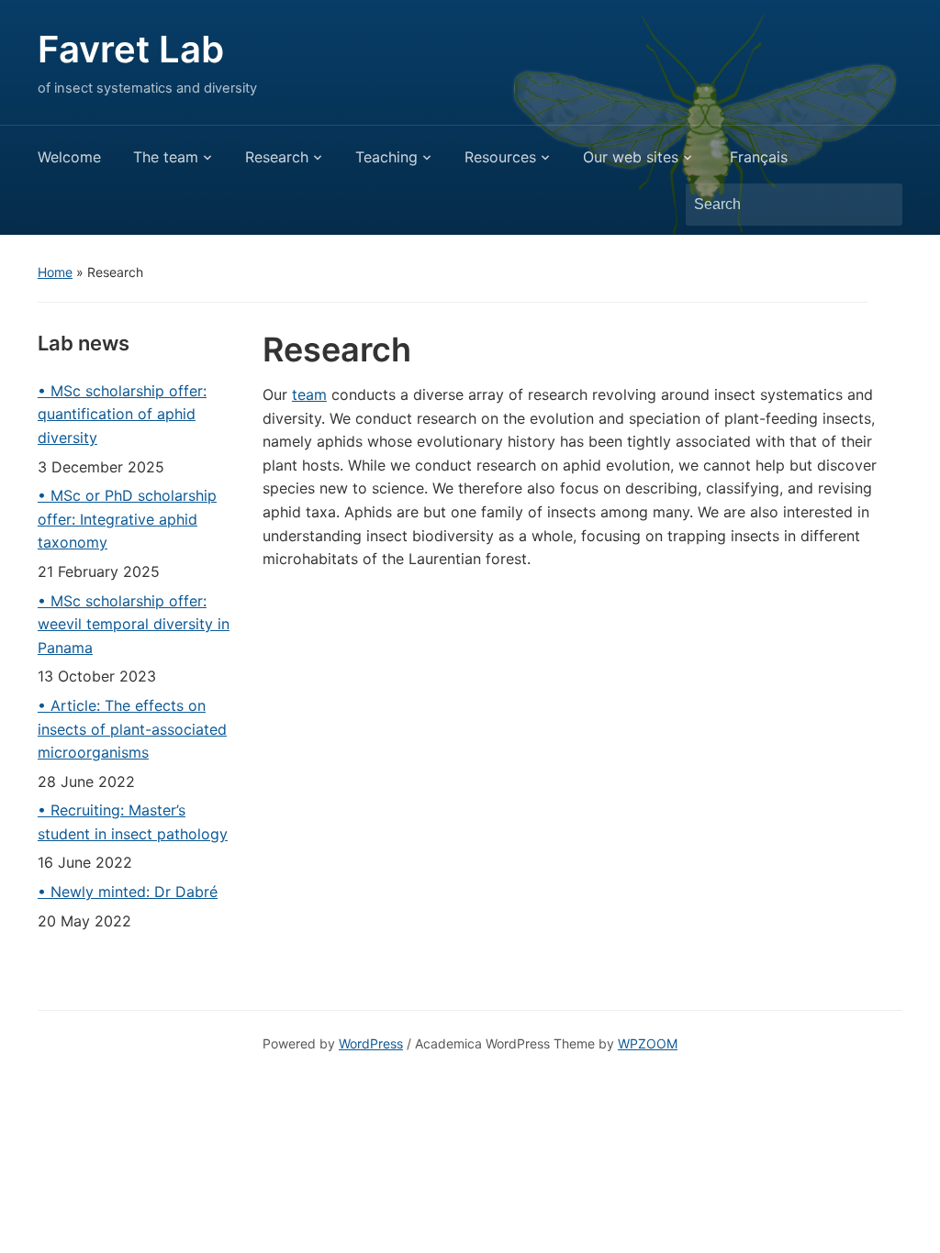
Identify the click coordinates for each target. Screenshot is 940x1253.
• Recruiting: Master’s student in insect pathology (133, 822)
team (309, 394)
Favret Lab (131, 49)
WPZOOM (647, 1043)
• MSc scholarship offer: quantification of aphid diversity (122, 414)
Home (55, 272)
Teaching (386, 157)
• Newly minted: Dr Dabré (128, 891)
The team (165, 157)
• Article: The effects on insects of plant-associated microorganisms (132, 728)
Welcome (69, 157)
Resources (500, 157)
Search (879, 204)
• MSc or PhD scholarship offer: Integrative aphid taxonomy (127, 518)
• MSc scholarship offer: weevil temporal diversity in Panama (133, 624)
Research (276, 157)
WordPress (371, 1043)
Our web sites (630, 157)
